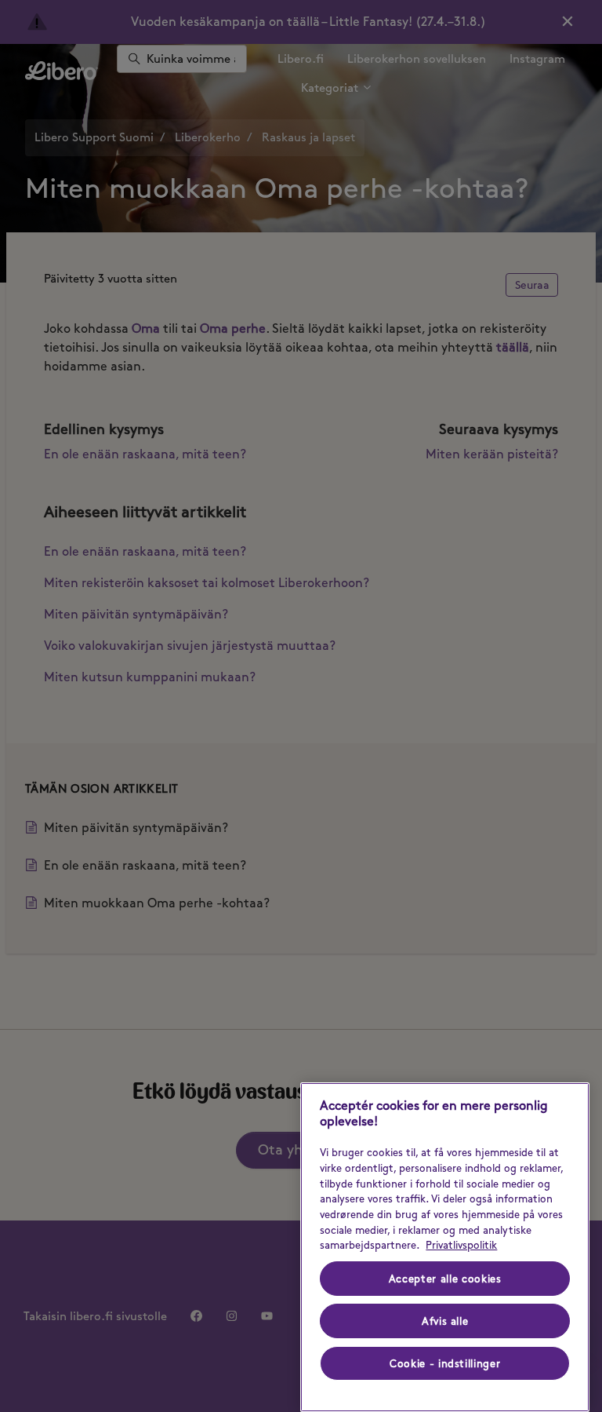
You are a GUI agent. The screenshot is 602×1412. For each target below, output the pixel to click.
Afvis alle (445, 1321)
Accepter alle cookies (445, 1278)
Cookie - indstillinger (445, 1363)
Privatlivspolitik (461, 1245)
